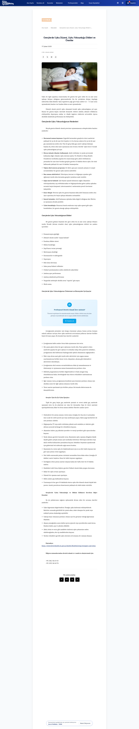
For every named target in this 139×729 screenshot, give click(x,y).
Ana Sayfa (30, 3)
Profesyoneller (73, 3)
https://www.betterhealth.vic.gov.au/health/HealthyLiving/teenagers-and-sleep (69, 546)
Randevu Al (40, 3)
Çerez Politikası (53, 724)
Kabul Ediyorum (85, 723)
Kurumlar (50, 3)
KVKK (60, 724)
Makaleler (54, 28)
